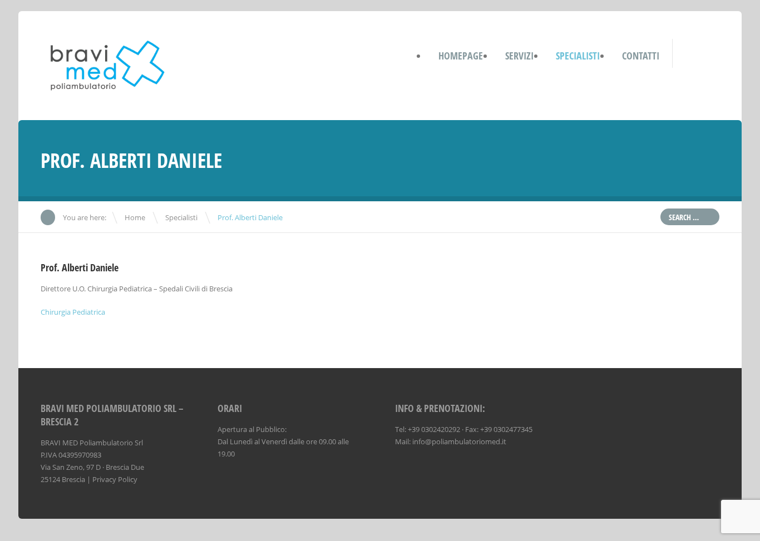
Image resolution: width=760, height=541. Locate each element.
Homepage (460, 55)
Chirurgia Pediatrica (73, 312)
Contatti (640, 55)
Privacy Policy (114, 479)
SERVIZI (519, 55)
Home (135, 217)
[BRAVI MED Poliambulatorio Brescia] (108, 90)
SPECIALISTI (578, 55)
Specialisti (181, 217)
